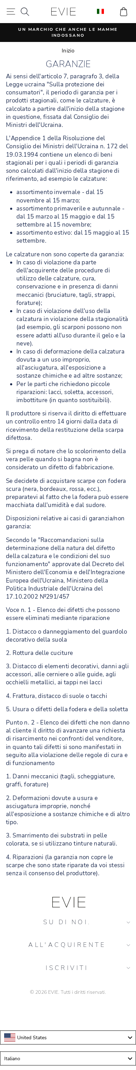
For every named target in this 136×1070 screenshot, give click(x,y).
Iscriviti (67, 968)
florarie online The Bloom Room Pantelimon (68, 1012)
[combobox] (68, 1037)
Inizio (68, 50)
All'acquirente (67, 945)
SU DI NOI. (67, 922)
